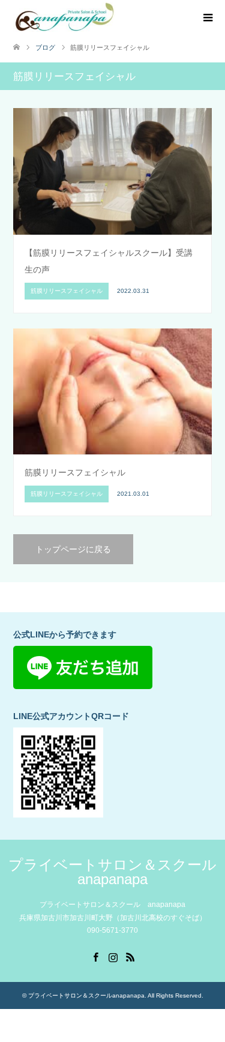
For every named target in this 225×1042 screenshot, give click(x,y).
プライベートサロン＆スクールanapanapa (112, 872)
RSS (130, 956)
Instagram (112, 956)
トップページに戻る (73, 549)
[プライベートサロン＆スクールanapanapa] (64, 17)
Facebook (95, 956)
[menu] (207, 18)
